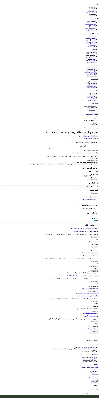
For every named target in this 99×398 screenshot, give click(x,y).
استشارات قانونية (91, 82)
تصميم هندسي (92, 25)
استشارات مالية (92, 84)
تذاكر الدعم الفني (94, 381)
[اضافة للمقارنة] (89, 271)
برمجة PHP (93, 56)
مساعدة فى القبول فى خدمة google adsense (87, 295)
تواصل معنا (95, 379)
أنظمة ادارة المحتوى (91, 52)
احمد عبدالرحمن (94, 268)
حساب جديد (93, 124)
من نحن (96, 368)
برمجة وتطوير (95, 49)
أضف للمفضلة (95, 150)
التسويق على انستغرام (90, 38)
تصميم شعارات (92, 26)
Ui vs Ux (93, 350)
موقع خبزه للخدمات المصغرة (89, 351)
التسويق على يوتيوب (91, 43)
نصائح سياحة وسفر (91, 86)
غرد (94, 220)
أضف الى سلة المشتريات (93, 179)
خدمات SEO (93, 45)
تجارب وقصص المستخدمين (89, 361)
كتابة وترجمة (95, 103)
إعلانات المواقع (92, 36)
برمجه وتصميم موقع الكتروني (91, 316)
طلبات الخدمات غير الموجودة (89, 357)
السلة (49, 396)
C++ (86, 186)
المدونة (97, 344)
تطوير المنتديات (92, 59)
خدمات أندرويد (92, 93)
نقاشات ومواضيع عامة (90, 358)
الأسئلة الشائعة (94, 382)
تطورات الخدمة (94, 174)
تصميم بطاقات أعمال (90, 24)
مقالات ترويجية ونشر (91, 46)
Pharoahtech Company (93, 328)
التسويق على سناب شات (90, 41)
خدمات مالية (92, 9)
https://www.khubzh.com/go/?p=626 (80, 153)
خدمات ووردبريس (91, 62)
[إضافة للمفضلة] (90, 271)
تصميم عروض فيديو (91, 29)
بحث (68, 396)
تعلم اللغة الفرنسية (91, 76)
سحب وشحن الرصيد (93, 372)
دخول (94, 123)
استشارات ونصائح (94, 79)
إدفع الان (93, 340)
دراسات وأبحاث (92, 11)
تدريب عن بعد (95, 64)
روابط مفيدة (96, 364)
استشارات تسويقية (91, 83)
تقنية (97, 90)
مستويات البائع (94, 374)
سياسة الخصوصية (94, 370)
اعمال (97, 4)
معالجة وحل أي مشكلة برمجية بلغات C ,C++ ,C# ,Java (83, 142)
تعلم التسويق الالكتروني (90, 72)
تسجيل (9, 396)
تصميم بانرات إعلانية (91, 22)
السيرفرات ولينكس (91, 97)
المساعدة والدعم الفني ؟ (93, 377)
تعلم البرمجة (93, 70)
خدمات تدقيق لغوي (91, 108)
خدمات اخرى (92, 15)
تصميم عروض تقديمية (90, 28)
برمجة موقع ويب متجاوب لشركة (90, 255)
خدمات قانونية (92, 8)
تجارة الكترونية (92, 7)
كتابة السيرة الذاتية (91, 107)
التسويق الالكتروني (94, 33)
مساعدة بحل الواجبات (90, 67)
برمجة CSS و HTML (91, 53)
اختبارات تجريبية (92, 100)
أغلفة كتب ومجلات (91, 21)
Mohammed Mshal (94, 288)
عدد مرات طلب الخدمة (92, 175)
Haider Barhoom (94, 136)
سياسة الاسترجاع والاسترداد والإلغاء (89, 367)
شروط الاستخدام (94, 371)
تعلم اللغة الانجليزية (91, 69)
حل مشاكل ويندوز (91, 96)
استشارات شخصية (91, 87)
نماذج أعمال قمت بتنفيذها (89, 360)
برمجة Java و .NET (91, 55)
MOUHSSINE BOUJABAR (91, 308)
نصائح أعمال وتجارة (91, 12)
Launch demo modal (93, 333)
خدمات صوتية (92, 14)
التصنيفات (88, 396)
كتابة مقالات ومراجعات (90, 106)
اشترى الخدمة (95, 138)
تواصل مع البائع (87, 138)
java (84, 186)
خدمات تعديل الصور (91, 30)
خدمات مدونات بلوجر (90, 60)
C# (88, 186)
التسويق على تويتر (91, 39)
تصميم (96, 18)
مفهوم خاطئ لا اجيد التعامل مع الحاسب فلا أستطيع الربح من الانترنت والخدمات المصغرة (74, 348)
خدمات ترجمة (92, 110)
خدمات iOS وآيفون (91, 94)
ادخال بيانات (93, 98)
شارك (96, 220)
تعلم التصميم (92, 73)
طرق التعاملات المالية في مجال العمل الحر (85, 347)
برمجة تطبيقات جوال (91, 57)
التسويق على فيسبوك (90, 42)
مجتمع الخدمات (95, 354)
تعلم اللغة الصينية (91, 74)
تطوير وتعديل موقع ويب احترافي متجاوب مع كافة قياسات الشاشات (82, 275)
